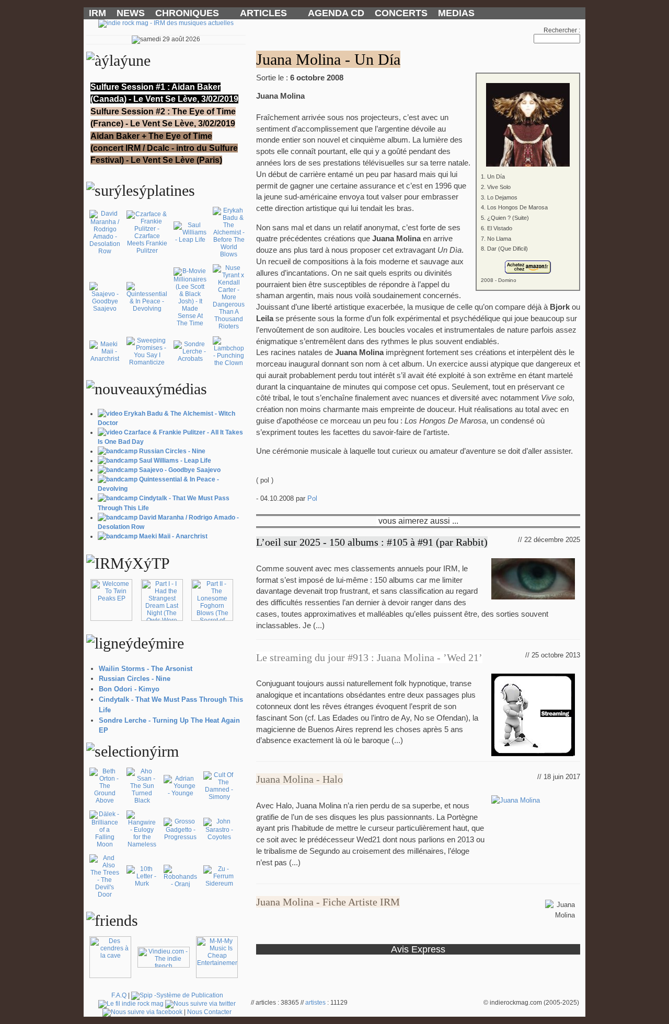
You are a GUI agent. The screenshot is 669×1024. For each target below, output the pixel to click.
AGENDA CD (336, 13)
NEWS (131, 13)
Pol (312, 498)
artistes (315, 1002)
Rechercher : (562, 30)
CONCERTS (401, 13)
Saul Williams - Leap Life (175, 460)
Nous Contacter (209, 1012)
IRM (97, 13)
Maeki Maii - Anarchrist (173, 536)
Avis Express (418, 949)
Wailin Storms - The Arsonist (145, 669)
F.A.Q (118, 995)
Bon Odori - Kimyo (129, 689)
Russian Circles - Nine (172, 451)
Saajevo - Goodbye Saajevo (180, 470)
